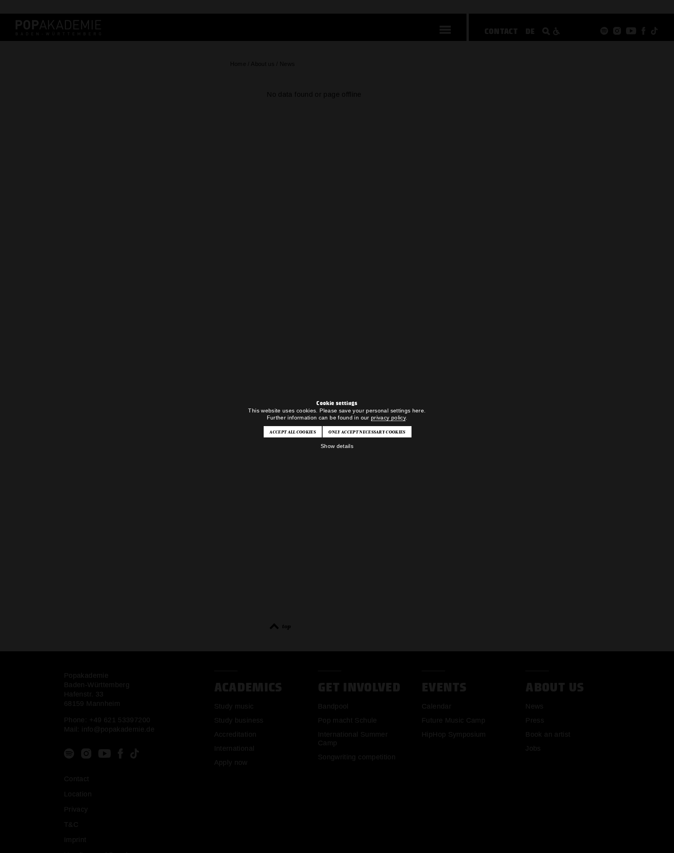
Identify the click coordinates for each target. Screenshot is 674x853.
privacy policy (388, 417)
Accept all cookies (293, 432)
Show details (337, 446)
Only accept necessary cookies (366, 432)
